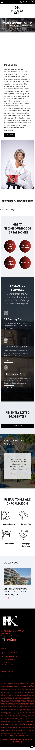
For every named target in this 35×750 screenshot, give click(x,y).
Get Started (17, 28)
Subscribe (9, 387)
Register (8, 333)
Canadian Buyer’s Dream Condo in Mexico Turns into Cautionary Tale (16, 591)
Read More (9, 135)
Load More (16, 426)
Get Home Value (17, 42)
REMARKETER (17, 742)
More (5, 598)
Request (8, 360)
